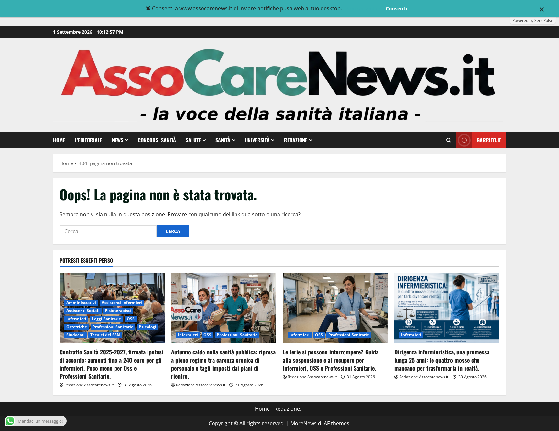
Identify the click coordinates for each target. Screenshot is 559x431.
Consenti (396, 8)
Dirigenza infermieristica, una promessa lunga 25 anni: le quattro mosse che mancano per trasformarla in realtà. (441, 360)
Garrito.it (489, 140)
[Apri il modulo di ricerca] (448, 140)
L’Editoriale (88, 140)
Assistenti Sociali (83, 310)
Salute (193, 140)
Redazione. (287, 408)
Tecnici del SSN (105, 335)
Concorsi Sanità (157, 140)
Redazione (295, 140)
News (117, 140)
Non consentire (363, 8)
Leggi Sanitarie (106, 318)
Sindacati (75, 335)
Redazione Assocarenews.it (89, 385)
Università (257, 140)
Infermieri (76, 318)
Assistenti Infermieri (122, 302)
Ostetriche (76, 327)
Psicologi (147, 327)
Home (59, 140)
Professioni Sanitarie (113, 327)
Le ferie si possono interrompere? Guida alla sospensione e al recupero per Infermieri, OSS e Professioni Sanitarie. (330, 360)
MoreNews (303, 423)
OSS (131, 318)
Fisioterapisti (118, 310)
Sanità (222, 140)
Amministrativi (81, 302)
